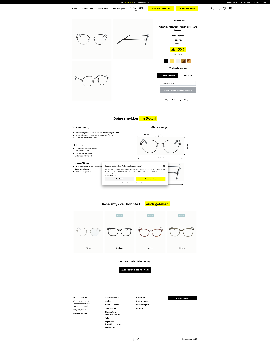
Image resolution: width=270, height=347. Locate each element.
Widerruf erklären (182, 298)
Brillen (74, 8)
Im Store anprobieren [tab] (169, 75)
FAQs (107, 318)
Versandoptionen (112, 305)
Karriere (139, 308)
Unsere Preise (245, 2)
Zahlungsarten (111, 308)
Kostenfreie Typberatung (161, 8)
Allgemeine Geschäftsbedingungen (114, 322)
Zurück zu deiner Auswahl (135, 269)
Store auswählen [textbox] (168, 83)
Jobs (264, 2)
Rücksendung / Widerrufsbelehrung (113, 313)
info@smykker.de (80, 310)
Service (108, 301)
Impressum (187, 339)
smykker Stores (232, 2)
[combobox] (178, 83)
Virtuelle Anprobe (179, 68)
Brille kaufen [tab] (188, 75)
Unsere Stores (142, 301)
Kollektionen (103, 8)
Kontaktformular (80, 313)
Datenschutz (110, 328)
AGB (195, 339)
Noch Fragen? (186, 100)
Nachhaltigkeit (119, 8)
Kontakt (256, 2)
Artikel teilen (173, 100)
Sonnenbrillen (87, 8)
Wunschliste (179, 20)
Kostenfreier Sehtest (187, 8)
